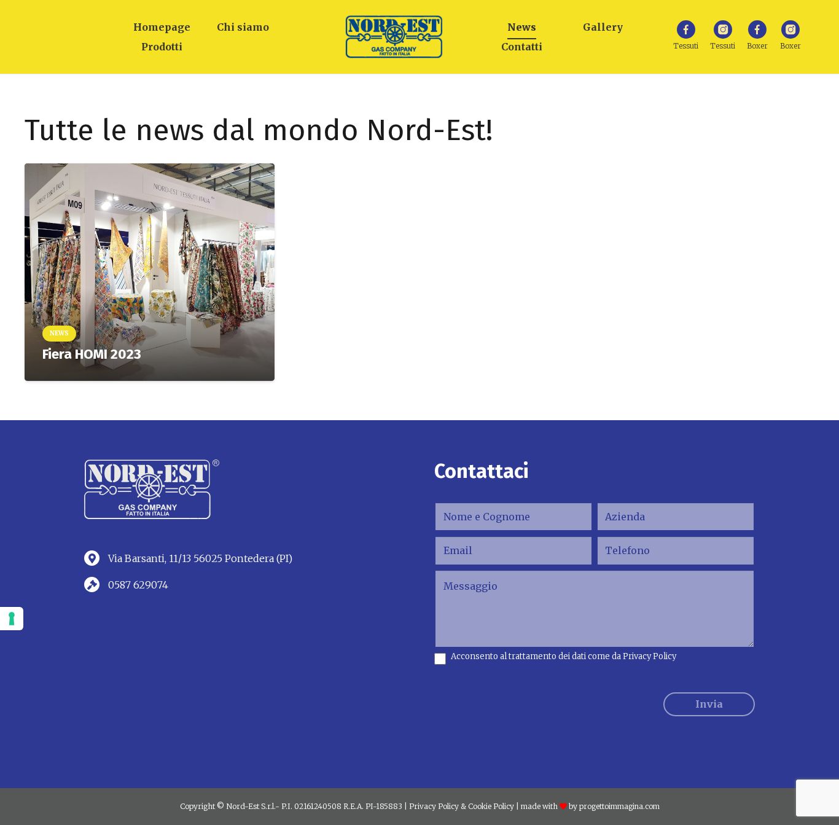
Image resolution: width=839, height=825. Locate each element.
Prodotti (161, 47)
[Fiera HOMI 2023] (150, 272)
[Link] (394, 37)
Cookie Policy (491, 806)
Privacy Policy (649, 656)
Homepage (161, 27)
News (521, 27)
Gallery (603, 27)
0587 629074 (138, 585)
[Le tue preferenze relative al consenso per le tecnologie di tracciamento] (11, 618)
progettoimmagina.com (619, 806)
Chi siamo (243, 27)
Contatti (521, 47)
